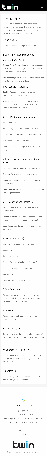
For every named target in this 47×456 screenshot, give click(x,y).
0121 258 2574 (23, 411)
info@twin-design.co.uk (23, 414)
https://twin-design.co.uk (30, 46)
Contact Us (22, 430)
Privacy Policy (23, 434)
